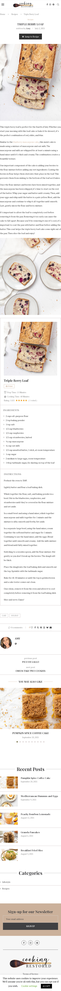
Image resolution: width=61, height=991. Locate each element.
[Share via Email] (51, 627)
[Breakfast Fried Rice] (9, 855)
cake (4, 615)
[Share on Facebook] (35, 627)
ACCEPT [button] (46, 986)
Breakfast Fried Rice (32, 850)
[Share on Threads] (44, 627)
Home (2, 14)
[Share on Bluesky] (47, 627)
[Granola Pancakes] (9, 837)
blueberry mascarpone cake (26, 142)
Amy (28, 28)
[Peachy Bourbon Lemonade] (9, 819)
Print (10, 386)
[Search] (58, 4)
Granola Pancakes (30, 832)
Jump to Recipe (32, 36)
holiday (14, 615)
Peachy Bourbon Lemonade (35, 814)
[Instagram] (50, 4)
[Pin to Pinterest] (41, 627)
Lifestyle (6, 882)
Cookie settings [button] (29, 985)
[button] (2, 715)
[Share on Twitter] (38, 627)
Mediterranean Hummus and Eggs (39, 796)
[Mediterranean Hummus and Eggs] (9, 801)
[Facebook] (47, 4)
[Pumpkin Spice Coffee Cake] (30, 708)
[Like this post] (32, 627)
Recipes (14, 14)
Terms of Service (30, 973)
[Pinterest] (53, 4)
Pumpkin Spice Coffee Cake (30, 733)
